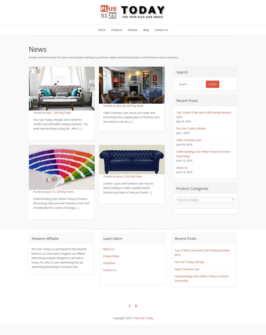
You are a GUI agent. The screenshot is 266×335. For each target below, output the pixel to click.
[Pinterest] (136, 306)
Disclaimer (109, 263)
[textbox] (205, 199)
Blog (146, 30)
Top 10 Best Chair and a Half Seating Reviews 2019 (203, 114)
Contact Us (161, 30)
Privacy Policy (111, 256)
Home (101, 30)
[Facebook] (130, 306)
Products (116, 30)
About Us (181, 167)
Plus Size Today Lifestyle (191, 128)
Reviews (133, 30)
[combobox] (205, 199)
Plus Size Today (143, 318)
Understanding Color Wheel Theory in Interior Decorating (203, 154)
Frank (67, 112)
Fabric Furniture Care (188, 140)
